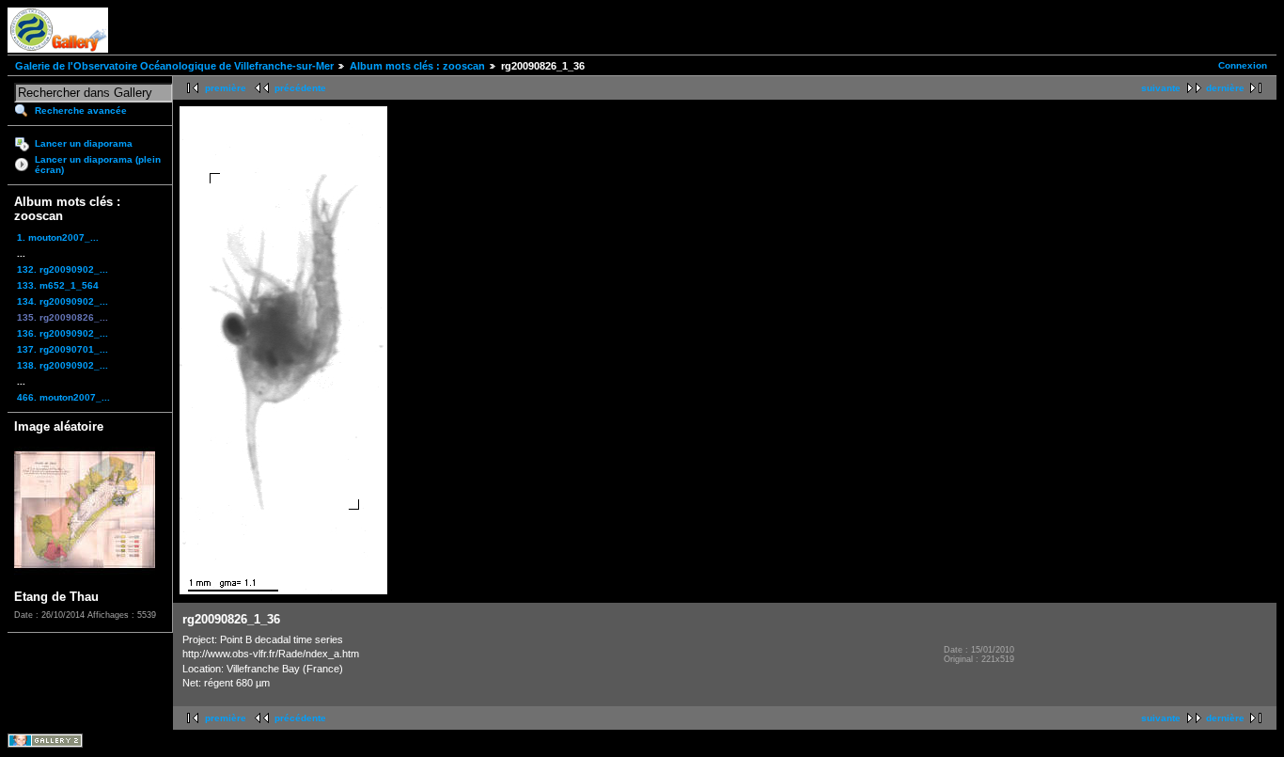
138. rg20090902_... (62, 365)
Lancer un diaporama (84, 143)
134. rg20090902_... (62, 301)
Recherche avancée (81, 110)
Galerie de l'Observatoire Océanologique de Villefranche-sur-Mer (174, 65)
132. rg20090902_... (62, 269)
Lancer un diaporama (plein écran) (98, 164)
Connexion (1242, 65)
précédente (300, 88)
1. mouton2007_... (58, 237)
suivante (1161, 88)
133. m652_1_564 (58, 285)
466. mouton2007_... (63, 397)
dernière (1225, 88)
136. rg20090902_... (62, 333)
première (225, 88)
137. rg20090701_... (62, 349)
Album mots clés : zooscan (417, 65)
